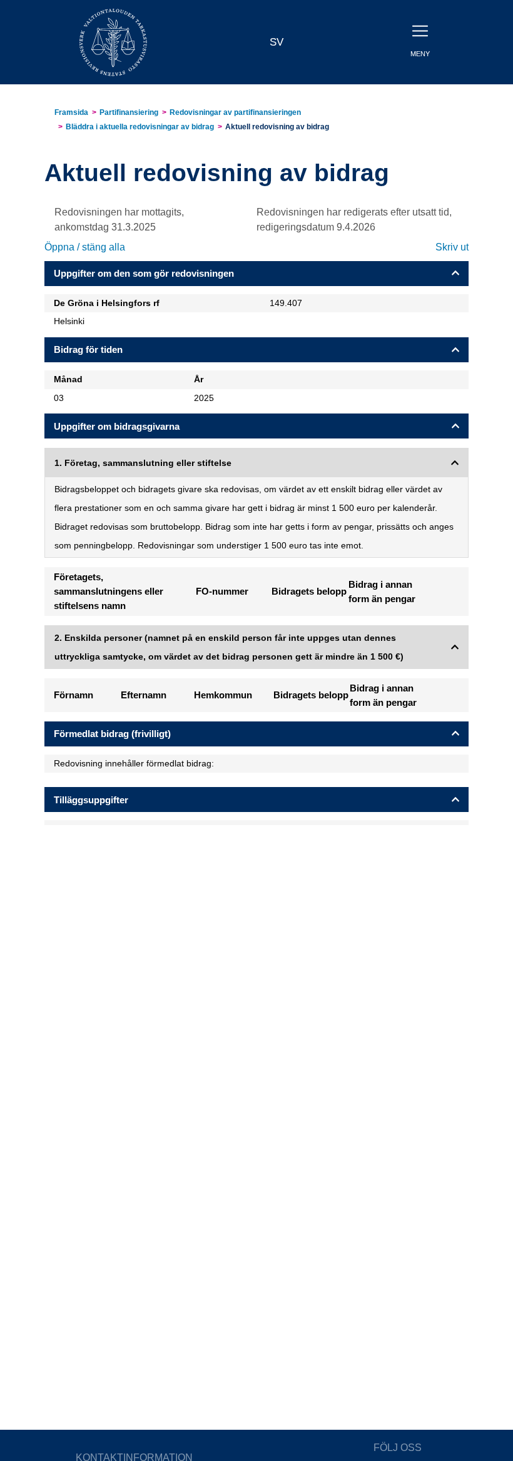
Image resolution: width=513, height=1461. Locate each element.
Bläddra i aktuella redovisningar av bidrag (140, 126)
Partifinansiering (128, 112)
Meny (420, 53)
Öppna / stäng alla (84, 247)
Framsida (71, 112)
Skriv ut (452, 247)
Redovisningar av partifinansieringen (235, 112)
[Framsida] (113, 41)
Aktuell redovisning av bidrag (277, 126)
